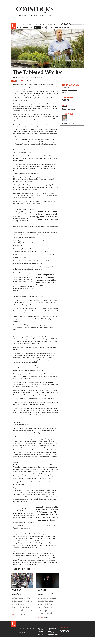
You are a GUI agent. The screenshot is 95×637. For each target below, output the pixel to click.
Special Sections (52, 27)
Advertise (49, 24)
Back (14, 80)
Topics (19, 27)
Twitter (62, 24)
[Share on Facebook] (63, 100)
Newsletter (42, 24)
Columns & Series (27, 27)
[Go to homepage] (34, 11)
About (18, 24)
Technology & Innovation (69, 90)
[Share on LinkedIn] (68, 100)
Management (65, 88)
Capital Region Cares (65, 27)
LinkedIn (70, 24)
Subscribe (24, 24)
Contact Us (57, 24)
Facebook (65, 24)
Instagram (67, 24)
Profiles (37, 27)
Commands (1, 636)
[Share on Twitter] (65, 100)
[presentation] (13, 26)
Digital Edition (33, 24)
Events (43, 27)
